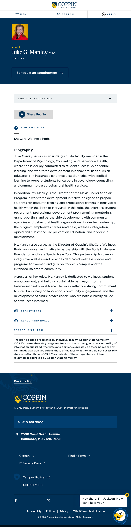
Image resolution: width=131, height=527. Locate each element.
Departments (31, 311)
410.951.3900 (33, 485)
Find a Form (77, 455)
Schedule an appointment (37, 73)
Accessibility (34, 511)
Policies (50, 511)
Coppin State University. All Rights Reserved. (69, 517)
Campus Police (34, 477)
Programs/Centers (29, 330)
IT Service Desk (30, 463)
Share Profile (36, 114)
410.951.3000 (32, 422)
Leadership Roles (35, 321)
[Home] (64, 5)
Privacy (64, 511)
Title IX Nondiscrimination (89, 511)
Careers (24, 455)
